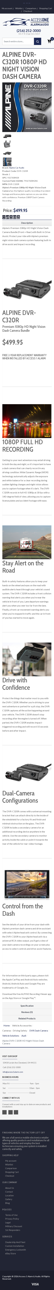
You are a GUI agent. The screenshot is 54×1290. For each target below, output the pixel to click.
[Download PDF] (18, 217)
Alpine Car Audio (16, 167)
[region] (27, 223)
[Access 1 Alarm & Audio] (27, 21)
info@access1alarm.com (12, 1072)
